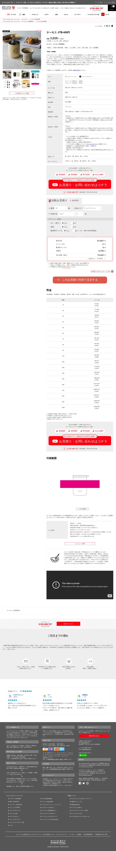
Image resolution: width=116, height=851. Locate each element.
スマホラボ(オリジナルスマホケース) (80, 816)
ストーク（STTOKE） (15, 807)
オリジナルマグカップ (15, 810)
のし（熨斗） (56, 223)
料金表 (48, 51)
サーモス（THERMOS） (28, 21)
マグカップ (35, 14)
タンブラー (78, 14)
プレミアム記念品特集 (47, 801)
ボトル (66, 14)
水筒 (56, 14)
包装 (52, 227)
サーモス (13, 14)
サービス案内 (99, 2)
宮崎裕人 (85, 695)
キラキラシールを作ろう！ (48, 807)
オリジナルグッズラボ (76, 813)
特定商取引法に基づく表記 (55, 759)
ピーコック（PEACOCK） (16, 804)
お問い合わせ (77, 70)
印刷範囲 (53, 51)
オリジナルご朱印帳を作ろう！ (49, 810)
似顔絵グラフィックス (76, 801)
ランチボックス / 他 (93, 14)
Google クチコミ (13, 691)
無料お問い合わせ (68, 624)
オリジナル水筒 (13, 813)
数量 (52, 208)
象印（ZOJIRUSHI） (15, 801)
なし (66, 223)
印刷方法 (54, 214)
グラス (46, 14)
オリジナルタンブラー (15, 819)
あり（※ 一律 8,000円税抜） (86, 230)
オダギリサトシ (18, 695)
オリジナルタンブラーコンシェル (11, 19)
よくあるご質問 (110, 2)
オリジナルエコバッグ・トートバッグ (51, 804)
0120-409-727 (72, 192)
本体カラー (78, 208)
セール (107, 14)
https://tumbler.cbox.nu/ (85, 775)
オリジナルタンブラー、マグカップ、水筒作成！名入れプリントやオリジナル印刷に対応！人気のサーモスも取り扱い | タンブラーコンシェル (94, 764)
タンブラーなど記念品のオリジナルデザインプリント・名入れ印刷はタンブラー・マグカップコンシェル (41, 834)
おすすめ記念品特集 (47, 798)
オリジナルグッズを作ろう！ (49, 813)
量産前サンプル (57, 230)
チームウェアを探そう (76, 807)
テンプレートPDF (80, 544)
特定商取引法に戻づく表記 (58, 769)
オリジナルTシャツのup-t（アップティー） (81, 798)
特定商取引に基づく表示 (101, 834)
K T (49, 695)
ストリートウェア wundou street (50, 819)
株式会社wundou (75, 804)
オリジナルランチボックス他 (17, 822)
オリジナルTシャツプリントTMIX (79, 810)
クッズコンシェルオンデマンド (49, 816)
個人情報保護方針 (88, 834)
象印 (24, 14)
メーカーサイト (92, 144)
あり (74, 223)
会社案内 (79, 834)
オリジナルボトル (14, 816)
